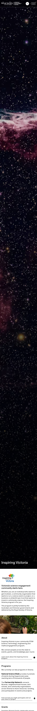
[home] (11, 3)
